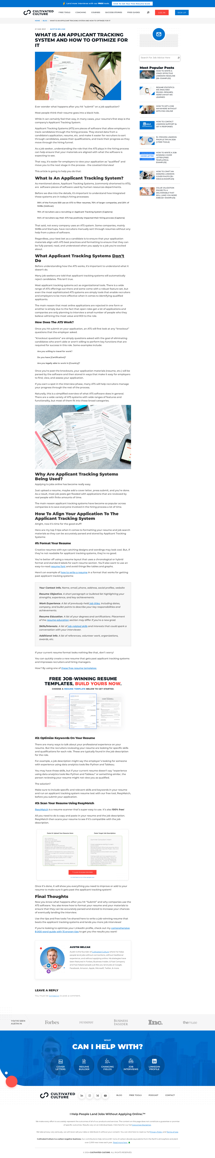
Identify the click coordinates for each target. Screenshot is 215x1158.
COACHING (80, 12)
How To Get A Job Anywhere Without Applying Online (166, 108)
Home (37, 21)
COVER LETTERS (61, 1068)
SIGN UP (182, 12)
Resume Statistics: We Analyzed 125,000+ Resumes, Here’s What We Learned (165, 92)
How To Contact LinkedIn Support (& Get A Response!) (166, 124)
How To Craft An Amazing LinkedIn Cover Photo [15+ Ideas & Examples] (165, 175)
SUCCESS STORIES (113, 12)
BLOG (119, 1095)
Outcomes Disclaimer (141, 1125)
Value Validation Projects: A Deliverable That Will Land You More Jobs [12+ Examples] (166, 193)
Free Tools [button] (64, 12)
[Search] (178, 57)
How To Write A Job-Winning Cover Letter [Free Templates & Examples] (166, 157)
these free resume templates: (79, 668)
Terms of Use (172, 1132)
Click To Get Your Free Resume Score (131, 4)
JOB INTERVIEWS (131, 1068)
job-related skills (77, 626)
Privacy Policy (156, 1132)
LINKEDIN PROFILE (154, 1068)
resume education (58, 620)
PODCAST (153, 1095)
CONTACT (170, 1095)
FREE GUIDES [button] (133, 12)
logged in (54, 995)
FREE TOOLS (135, 1095)
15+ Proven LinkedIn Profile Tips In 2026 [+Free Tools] (166, 139)
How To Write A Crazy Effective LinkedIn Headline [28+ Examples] (165, 74)
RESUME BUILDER (84, 1068)
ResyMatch (41, 809)
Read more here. (120, 1142)
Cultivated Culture (100, 952)
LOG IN (161, 12)
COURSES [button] (95, 12)
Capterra (107, 212)
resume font (58, 566)
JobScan (48, 206)
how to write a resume (74, 572)
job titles (95, 603)
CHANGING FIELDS (107, 1068)
